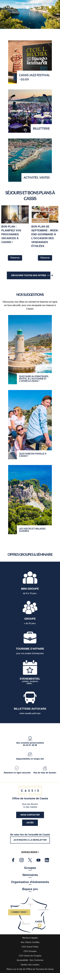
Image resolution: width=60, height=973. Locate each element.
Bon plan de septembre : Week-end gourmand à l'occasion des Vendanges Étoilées (45, 236)
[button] (50, 7)
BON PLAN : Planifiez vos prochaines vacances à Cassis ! (11, 234)
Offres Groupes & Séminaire (30, 554)
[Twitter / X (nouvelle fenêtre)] (30, 860)
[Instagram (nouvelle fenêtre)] (22, 860)
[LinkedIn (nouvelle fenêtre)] (47, 860)
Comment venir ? (19, 912)
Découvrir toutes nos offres (28, 275)
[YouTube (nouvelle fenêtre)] (38, 860)
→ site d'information (28, 7)
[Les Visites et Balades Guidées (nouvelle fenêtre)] (30, 499)
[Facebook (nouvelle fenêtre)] (13, 860)
